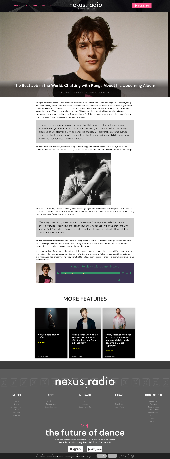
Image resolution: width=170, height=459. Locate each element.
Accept (101, 456)
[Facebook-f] (87, 425)
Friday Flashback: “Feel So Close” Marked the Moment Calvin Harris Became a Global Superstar (118, 340)
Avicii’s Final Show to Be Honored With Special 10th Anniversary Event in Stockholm (85, 338)
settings (88, 457)
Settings (123, 456)
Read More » (42, 342)
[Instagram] (82, 425)
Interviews (98, 92)
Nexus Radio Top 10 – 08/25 (49, 336)
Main (106, 92)
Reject (112, 456)
